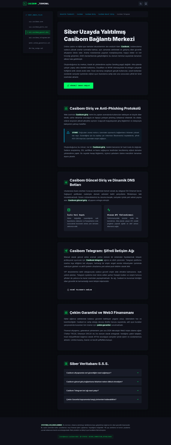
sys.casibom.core (36, 22)
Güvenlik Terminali (67, 14)
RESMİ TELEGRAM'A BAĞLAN (81, 290)
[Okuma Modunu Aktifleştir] (146, 4)
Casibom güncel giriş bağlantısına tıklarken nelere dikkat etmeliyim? (94, 382)
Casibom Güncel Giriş (106, 14)
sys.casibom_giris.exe (38, 27)
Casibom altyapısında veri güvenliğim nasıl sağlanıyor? (88, 373)
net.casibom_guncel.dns (38, 32)
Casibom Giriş (90, 14)
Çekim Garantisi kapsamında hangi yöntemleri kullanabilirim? (91, 399)
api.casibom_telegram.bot (39, 38)
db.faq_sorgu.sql (36, 48)
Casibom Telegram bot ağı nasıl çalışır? (82, 391)
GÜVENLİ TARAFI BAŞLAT (80, 86)
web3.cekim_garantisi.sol (39, 43)
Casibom (80, 14)
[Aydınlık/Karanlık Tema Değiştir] (141, 4)
